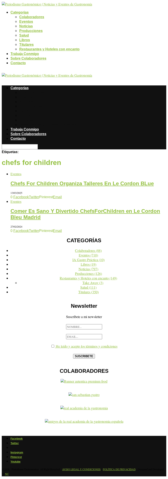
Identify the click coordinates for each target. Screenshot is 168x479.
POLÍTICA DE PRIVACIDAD (119, 469)
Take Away (92, 282)
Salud (24, 35)
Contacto (18, 63)
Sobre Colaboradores (28, 58)
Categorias (19, 12)
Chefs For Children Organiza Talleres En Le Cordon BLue (82, 183)
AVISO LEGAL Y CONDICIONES (81, 469)
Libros (24, 40)
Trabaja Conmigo (24, 54)
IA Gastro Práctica (88, 259)
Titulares (26, 44)
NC (7, 473)
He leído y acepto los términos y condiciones (86, 346)
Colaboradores (31, 17)
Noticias (26, 26)
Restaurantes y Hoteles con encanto (49, 49)
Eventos (26, 21)
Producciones (31, 31)
